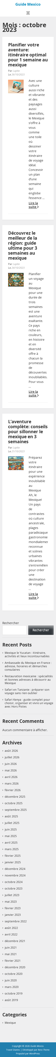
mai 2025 (11, 836)
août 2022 (11, 928)
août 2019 (11, 1000)
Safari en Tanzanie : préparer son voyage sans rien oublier (27, 691)
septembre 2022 (16, 921)
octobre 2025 (13, 803)
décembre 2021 (15, 941)
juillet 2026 (12, 757)
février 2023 (13, 908)
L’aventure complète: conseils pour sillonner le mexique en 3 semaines (28, 431)
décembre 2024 (15, 869)
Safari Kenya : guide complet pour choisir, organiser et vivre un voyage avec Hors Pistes (29, 703)
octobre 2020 (13, 974)
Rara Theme (43, 1049)
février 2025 (13, 856)
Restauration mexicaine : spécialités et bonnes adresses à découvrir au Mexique (29, 679)
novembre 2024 (15, 875)
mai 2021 (11, 954)
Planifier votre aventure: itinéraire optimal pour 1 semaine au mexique (28, 55)
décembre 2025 (15, 796)
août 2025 (11, 816)
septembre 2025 (16, 810)
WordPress (34, 1053)
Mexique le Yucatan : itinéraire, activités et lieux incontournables (27, 654)
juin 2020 (11, 980)
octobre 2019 (13, 993)
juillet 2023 (12, 895)
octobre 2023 (13, 888)
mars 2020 (12, 987)
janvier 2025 (13, 862)
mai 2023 (11, 901)
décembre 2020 (15, 967)
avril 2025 (11, 842)
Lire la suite (33, 205)
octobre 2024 (13, 882)
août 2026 (11, 751)
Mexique (10, 1023)
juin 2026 (11, 764)
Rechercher (10, 623)
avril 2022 (11, 934)
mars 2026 (12, 783)
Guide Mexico (28, 4)
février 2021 (13, 960)
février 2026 (13, 790)
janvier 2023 (13, 915)
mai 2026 (11, 770)
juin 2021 (11, 947)
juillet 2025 (12, 823)
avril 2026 (11, 777)
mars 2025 (12, 849)
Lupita (16, 70)
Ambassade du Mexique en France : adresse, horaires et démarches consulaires (28, 666)
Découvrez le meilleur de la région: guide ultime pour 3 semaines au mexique (22, 245)
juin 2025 (11, 829)
